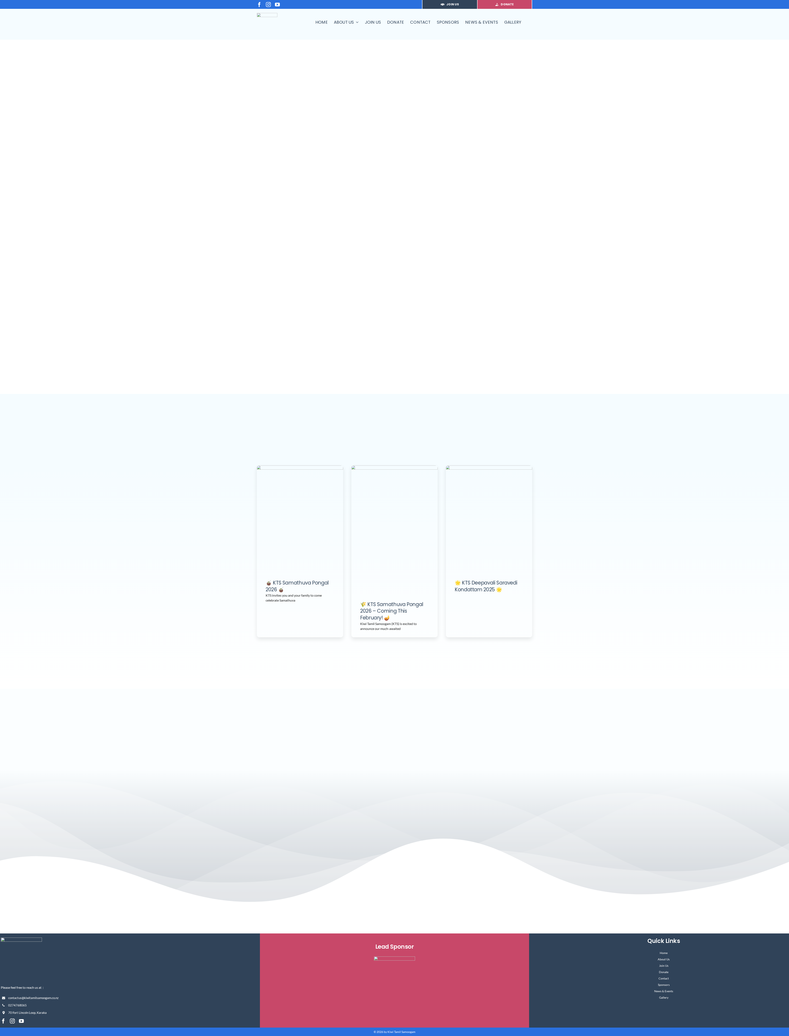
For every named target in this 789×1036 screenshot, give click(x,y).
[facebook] (259, 4)
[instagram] (268, 4)
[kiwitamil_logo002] (267, 14)
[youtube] (277, 4)
